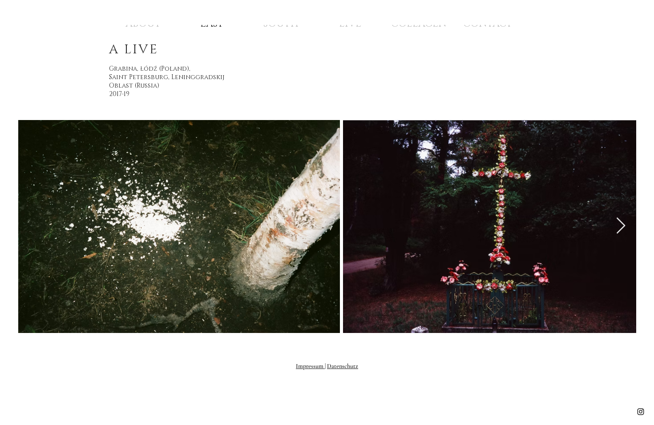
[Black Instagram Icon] (640, 411)
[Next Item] (621, 226)
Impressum (310, 366)
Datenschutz (342, 366)
